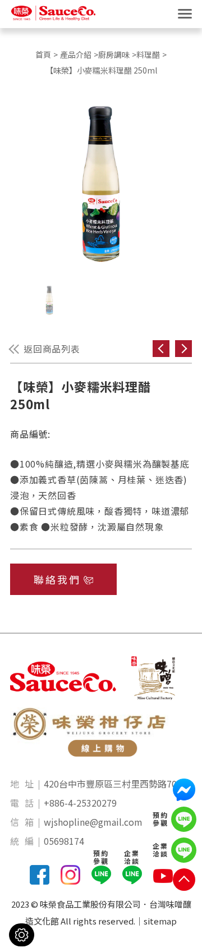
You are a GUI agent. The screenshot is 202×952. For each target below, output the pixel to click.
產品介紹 (75, 54)
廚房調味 (114, 54)
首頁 (43, 54)
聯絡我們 (57, 579)
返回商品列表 (52, 348)
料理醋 (148, 54)
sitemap (160, 921)
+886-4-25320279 (80, 802)
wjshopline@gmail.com (93, 822)
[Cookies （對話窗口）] (21, 934)
